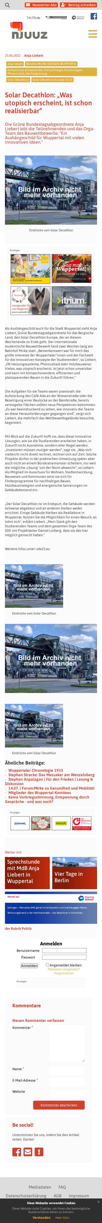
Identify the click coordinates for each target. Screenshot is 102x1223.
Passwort (28, 957)
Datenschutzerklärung (26, 1195)
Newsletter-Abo (44, 5)
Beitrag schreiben (82, 5)
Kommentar (22, 1027)
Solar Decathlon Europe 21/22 (52, 79)
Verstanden (42, 1218)
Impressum (79, 1195)
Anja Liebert (33, 55)
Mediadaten (40, 1187)
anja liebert (15, 64)
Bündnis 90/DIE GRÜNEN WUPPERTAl (51, 64)
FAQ (62, 1187)
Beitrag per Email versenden (28, 1151)
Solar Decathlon (18, 79)
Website (18, 1091)
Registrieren (64, 973)
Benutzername (28, 951)
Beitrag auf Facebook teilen (16, 1151)
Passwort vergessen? (64, 969)
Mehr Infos (62, 1218)
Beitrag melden (39, 1151)
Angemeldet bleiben (66, 965)
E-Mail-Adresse (25, 1080)
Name (18, 1068)
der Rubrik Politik (18, 929)
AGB (57, 1195)
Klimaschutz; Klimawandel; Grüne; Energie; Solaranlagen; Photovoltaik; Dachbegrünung (45, 71)
